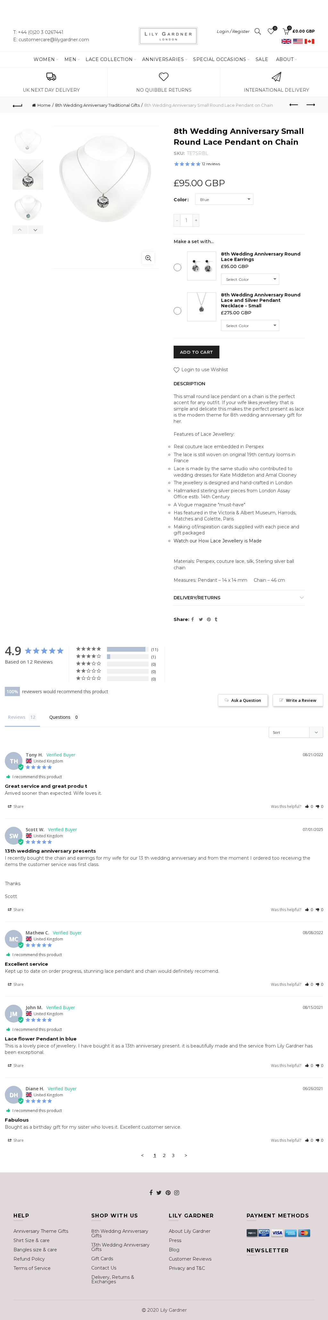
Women (44, 59)
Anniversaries (163, 59)
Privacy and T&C (187, 1268)
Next (35, 230)
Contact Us (103, 1268)
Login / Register (233, 31)
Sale (262, 59)
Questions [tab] (59, 717)
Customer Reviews (190, 1259)
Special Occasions (219, 59)
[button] (309, 806)
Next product (310, 105)
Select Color (237, 279)
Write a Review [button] (301, 700)
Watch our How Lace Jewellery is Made (218, 541)
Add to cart (196, 352)
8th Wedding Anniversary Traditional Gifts (97, 105)
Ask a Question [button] (246, 700)
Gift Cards (102, 1259)
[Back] (18, 105)
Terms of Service (32, 1268)
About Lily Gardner (189, 1231)
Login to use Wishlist (204, 369)
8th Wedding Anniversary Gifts (119, 1233)
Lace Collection (109, 59)
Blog (174, 1250)
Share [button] (18, 806)
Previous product (294, 105)
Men (70, 59)
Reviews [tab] (16, 717)
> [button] (185, 1155)
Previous (20, 230)
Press (175, 1240)
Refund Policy (29, 1259)
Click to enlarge (148, 258)
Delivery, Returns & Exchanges (112, 1279)
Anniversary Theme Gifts (40, 1231)
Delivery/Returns (197, 598)
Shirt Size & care (31, 1240)
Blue (204, 199)
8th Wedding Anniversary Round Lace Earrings (260, 256)
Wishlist (275, 28)
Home (44, 105)
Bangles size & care (35, 1250)
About (285, 59)
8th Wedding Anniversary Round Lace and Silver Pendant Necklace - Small (260, 300)
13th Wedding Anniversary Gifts (120, 1247)
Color (180, 200)
